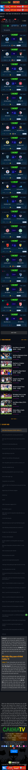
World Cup (4, 495)
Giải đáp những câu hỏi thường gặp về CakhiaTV (13, 606)
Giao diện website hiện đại (8, 467)
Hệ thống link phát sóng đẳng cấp (10, 444)
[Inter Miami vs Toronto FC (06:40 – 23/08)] (6, 348)
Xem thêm (13, 332)
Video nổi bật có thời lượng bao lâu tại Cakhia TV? (13, 629)
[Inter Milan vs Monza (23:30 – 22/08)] (6, 403)
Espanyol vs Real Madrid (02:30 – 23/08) (18, 379)
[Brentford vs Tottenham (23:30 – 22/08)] (6, 364)
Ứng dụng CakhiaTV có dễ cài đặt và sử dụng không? (14, 620)
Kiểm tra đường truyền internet (9, 550)
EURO (3, 499)
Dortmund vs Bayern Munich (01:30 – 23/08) (19, 372)
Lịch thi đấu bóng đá (6, 518)
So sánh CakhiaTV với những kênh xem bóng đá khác (12, 541)
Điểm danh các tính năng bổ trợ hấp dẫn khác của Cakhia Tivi (13, 513)
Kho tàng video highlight (7, 536)
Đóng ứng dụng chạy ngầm (8, 555)
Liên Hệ (9, 736)
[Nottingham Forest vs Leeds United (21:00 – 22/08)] (6, 395)
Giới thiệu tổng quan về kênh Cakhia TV (11, 430)
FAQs (14, 740)
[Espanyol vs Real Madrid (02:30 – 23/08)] (6, 379)
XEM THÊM (23, 339)
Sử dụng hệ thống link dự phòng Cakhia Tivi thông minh (13, 574)
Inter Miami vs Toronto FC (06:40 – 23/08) (19, 348)
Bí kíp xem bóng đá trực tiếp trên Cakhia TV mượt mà (13, 546)
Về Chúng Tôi (9, 734)
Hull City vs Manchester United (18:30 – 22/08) (20, 356)
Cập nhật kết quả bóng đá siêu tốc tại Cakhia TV (12, 527)
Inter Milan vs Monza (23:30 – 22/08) (20, 403)
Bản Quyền (17, 736)
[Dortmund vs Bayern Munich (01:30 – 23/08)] (6, 372)
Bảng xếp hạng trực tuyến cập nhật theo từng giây (13, 522)
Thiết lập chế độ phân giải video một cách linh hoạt (13, 564)
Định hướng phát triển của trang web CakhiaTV (12, 434)
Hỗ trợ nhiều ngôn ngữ (7, 476)
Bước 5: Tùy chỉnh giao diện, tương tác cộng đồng (13, 601)
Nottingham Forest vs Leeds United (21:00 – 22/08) (19, 395)
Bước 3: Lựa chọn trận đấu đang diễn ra (11, 592)
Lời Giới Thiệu (5, 424)
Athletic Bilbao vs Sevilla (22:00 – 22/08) (18, 411)
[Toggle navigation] (26, 2)
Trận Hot (15, 25)
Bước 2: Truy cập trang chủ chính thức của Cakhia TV (14, 587)
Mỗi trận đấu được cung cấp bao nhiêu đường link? (13, 611)
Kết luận (4, 634)
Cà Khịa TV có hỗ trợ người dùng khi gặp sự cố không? (12, 625)
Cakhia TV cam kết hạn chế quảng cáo (10, 458)
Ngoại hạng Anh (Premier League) (9, 490)
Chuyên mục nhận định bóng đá (9, 532)
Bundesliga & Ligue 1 (7, 509)
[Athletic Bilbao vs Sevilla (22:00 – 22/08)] (6, 411)
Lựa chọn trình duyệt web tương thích (10, 560)
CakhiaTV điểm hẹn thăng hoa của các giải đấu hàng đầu (14, 486)
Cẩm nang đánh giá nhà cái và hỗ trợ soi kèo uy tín (13, 462)
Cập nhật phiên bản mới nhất (8, 569)
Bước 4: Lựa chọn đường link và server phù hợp (12, 597)
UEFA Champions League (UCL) (9, 504)
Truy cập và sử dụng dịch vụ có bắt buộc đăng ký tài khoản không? (13, 615)
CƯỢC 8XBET (16, 2)
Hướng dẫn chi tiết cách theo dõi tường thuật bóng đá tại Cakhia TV (13, 578)
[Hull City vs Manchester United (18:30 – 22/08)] (6, 356)
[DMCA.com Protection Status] (14, 762)
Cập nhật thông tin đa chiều (8, 453)
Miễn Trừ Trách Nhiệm (9, 738)
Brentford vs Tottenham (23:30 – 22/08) (18, 364)
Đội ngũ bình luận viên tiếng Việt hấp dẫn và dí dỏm (13, 448)
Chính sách (19, 734)
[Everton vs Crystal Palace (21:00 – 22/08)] (6, 387)
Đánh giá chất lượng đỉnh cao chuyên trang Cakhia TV (13, 439)
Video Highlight (6, 339)
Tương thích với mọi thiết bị (8, 481)
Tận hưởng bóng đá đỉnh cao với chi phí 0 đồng (12, 472)
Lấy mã (14, 751)
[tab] (2, 21)
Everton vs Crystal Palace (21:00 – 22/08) (18, 387)
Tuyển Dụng (22, 738)
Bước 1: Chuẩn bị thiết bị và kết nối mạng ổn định (13, 583)
